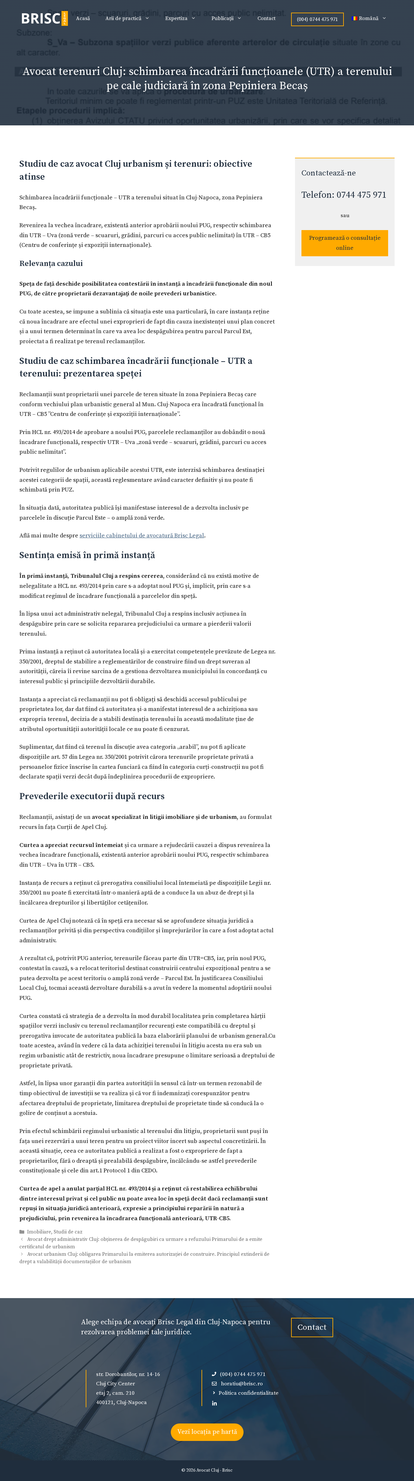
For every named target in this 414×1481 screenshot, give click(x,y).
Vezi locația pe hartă (207, 1432)
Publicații (223, 18)
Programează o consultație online (345, 243)
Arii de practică (123, 18)
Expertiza (176, 18)
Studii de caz (68, 1232)
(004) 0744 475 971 (317, 19)
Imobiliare (39, 1232)
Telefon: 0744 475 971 (344, 195)
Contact (266, 18)
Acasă (83, 18)
